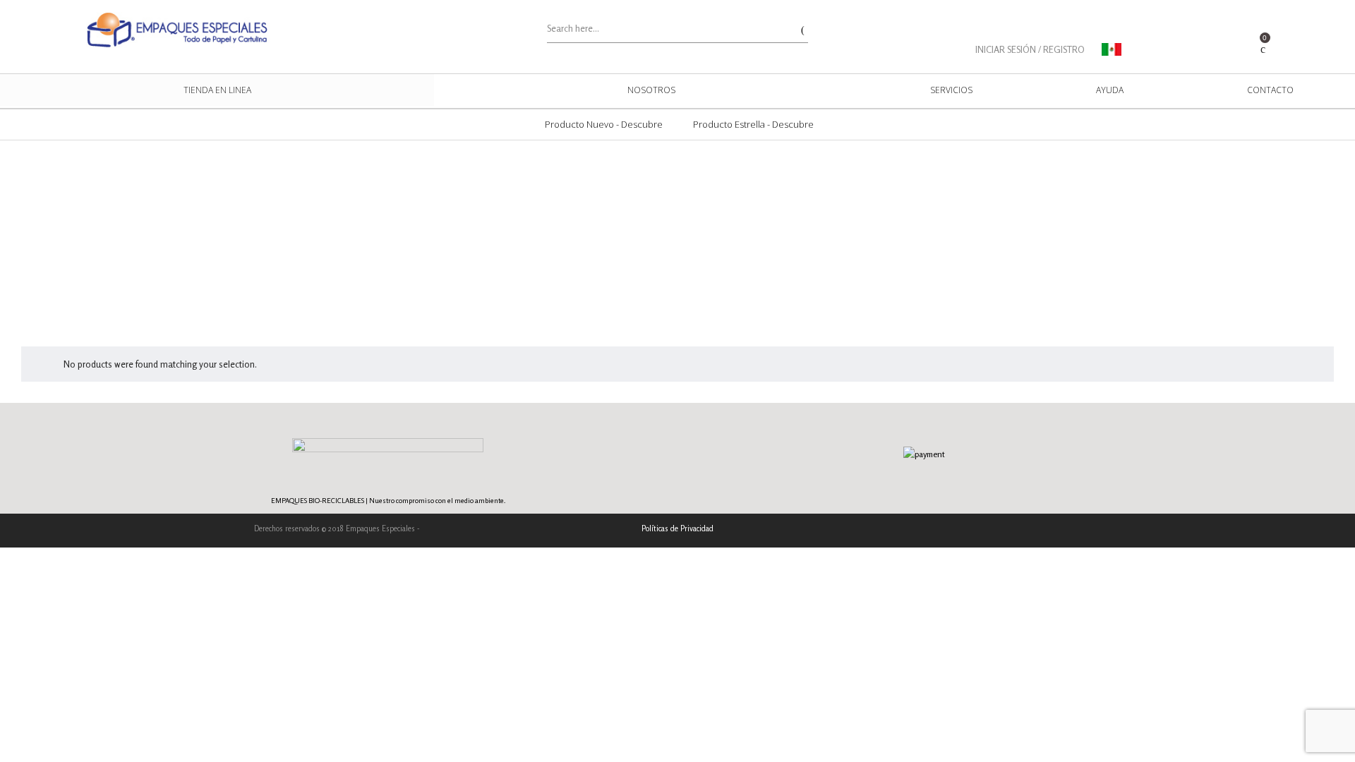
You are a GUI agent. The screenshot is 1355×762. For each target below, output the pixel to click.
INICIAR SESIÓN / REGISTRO (1030, 49)
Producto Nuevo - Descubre (604, 124)
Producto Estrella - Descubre (753, 124)
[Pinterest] (1097, 530)
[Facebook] (1053, 530)
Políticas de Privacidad (677, 528)
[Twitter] (1075, 530)
